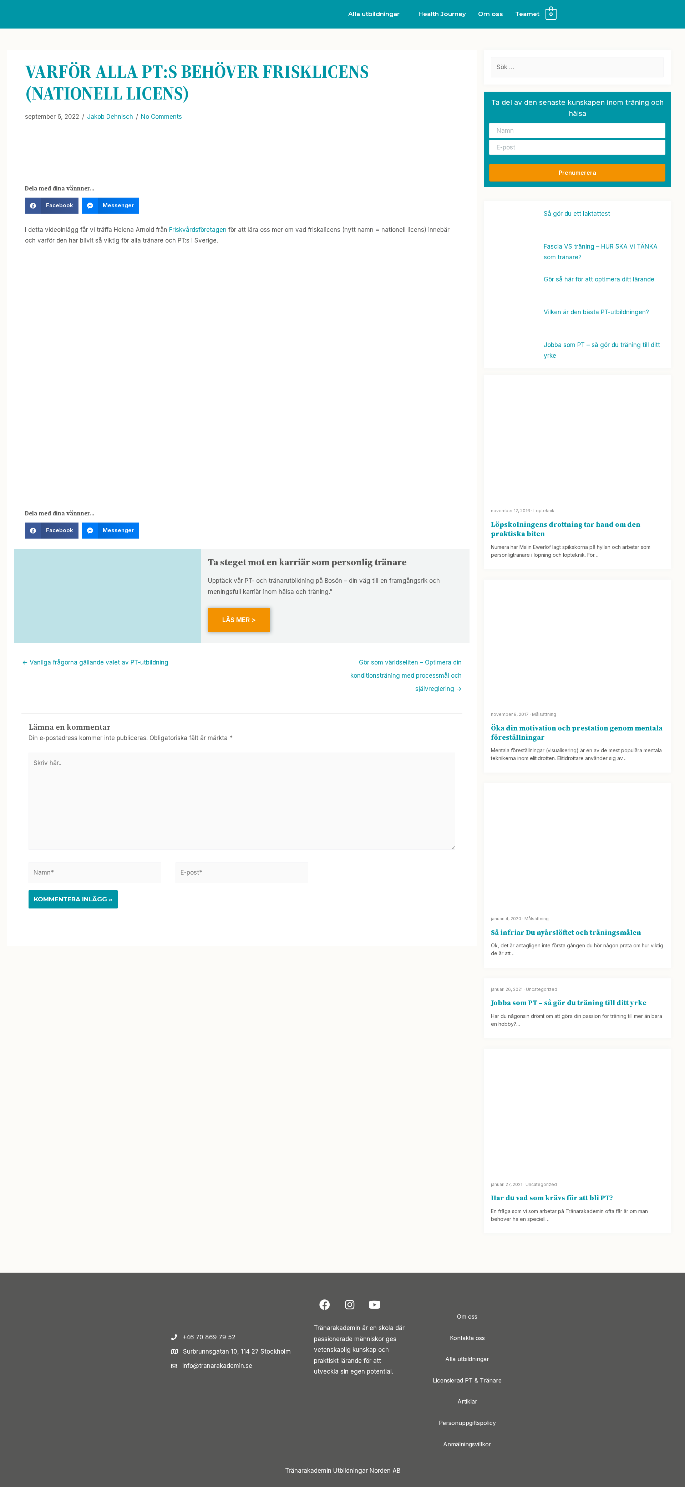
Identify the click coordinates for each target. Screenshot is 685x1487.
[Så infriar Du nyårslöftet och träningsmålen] (577, 845)
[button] (577, 173)
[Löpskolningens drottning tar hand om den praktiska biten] (577, 437)
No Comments (161, 116)
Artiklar (467, 1401)
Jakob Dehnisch (110, 116)
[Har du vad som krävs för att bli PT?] (577, 1110)
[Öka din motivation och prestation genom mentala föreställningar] (577, 641)
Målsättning (544, 714)
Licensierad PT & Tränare (467, 1380)
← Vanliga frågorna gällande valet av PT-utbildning (95, 662)
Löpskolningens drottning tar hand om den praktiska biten (565, 529)
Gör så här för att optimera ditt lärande (599, 279)
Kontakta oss (467, 1337)
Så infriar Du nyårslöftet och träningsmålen (566, 932)
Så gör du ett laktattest (577, 213)
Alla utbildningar (467, 1359)
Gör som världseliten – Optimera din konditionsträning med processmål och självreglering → (406, 664)
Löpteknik (543, 510)
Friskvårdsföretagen (198, 229)
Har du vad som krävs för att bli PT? (552, 1198)
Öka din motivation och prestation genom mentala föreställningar (577, 732)
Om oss (467, 1316)
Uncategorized (541, 989)
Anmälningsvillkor (467, 1444)
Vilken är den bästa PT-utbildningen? (596, 312)
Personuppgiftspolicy (467, 1422)
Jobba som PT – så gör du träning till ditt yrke (568, 1003)
